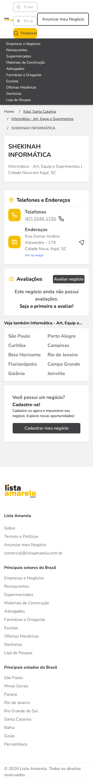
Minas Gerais (16, 686)
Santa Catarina (17, 719)
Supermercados (18, 56)
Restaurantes (16, 50)
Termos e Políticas (21, 536)
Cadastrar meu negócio (46, 428)
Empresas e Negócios (23, 43)
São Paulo (13, 678)
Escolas (12, 81)
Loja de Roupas (18, 99)
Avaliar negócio (68, 279)
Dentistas (13, 93)
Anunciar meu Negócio (63, 19)
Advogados (15, 68)
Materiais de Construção (25, 62)
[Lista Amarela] (8, 19)
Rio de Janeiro (17, 703)
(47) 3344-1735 (40, 219)
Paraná (10, 694)
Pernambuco (15, 744)
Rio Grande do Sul (21, 711)
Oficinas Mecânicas (21, 87)
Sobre (9, 528)
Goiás (9, 736)
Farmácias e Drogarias (24, 74)
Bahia (9, 727)
